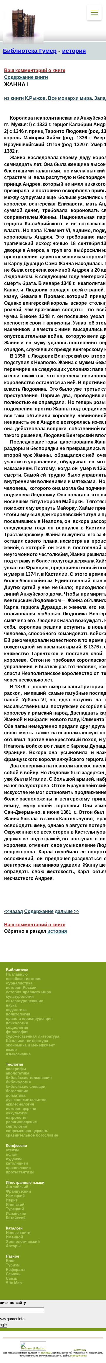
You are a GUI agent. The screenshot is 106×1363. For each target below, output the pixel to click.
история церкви (21, 1108)
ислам (12, 1154)
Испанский (16, 1213)
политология (18, 1014)
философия (17, 1032)
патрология (17, 1117)
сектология (16, 1126)
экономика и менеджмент (30, 1045)
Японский (15, 1204)
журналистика (19, 983)
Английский (17, 1187)
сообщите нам (78, 1355)
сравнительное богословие (32, 1135)
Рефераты (15, 1269)
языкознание (18, 1054)
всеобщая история (24, 978)
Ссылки (13, 1274)
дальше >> (67, 911)
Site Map (14, 1283)
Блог (10, 1260)
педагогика (16, 1009)
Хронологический (23, 1241)
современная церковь (27, 1131)
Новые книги (18, 1232)
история (74, 51)
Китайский (16, 1218)
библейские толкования (29, 1077)
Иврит (11, 1200)
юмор (11, 1049)
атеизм (12, 1150)
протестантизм (20, 1172)
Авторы (13, 1246)
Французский (18, 1191)
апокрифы (16, 1069)
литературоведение (24, 1001)
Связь (11, 1278)
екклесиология (20, 1104)
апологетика (17, 1073)
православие (18, 1167)
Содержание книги (26, 77)
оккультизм (17, 1113)
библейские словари (25, 1086)
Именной (14, 1237)
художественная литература (32, 1036)
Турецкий (15, 1209)
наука (11, 1005)
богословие (17, 1091)
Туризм (13, 1265)
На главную (17, 974)
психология (17, 1023)
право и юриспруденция (29, 1018)
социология (17, 1027)
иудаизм (14, 1159)
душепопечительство (26, 1100)
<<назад (13, 911)
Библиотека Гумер (30, 51)
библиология (18, 1082)
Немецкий (15, 1196)
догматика (15, 1095)
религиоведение (21, 1122)
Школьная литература (27, 1040)
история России (21, 987)
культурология (20, 996)
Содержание (39, 911)
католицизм (17, 1163)
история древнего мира (28, 992)
